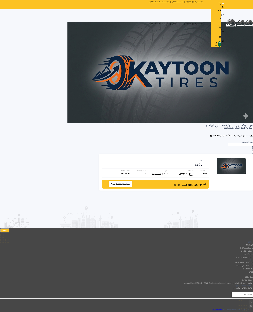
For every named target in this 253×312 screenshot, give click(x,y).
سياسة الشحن (248, 254)
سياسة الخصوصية (246, 247)
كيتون (198, 164)
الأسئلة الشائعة (247, 279)
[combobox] (176, 148)
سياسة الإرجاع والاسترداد (244, 257)
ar (216, 43)
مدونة (251, 271)
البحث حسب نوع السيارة (245, 265)
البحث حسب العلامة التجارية (159, 23)
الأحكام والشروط (247, 250)
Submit (4, 230)
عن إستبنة (249, 244)
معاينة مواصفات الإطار (121, 183)
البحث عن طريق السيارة (194, 23)
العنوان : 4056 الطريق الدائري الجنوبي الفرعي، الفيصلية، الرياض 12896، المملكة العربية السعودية (218, 283)
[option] (176, 147)
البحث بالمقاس (177, 23)
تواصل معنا (249, 276)
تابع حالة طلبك (248, 268)
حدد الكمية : (247, 142)
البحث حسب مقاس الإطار (244, 262)
